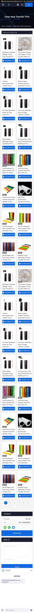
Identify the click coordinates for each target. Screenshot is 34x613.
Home (3, 26)
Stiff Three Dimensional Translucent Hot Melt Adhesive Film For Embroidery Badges (24, 202)
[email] (13, 527)
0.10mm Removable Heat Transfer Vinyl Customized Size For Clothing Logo (8, 86)
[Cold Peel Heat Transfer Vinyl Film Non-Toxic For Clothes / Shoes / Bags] (25, 160)
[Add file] (2, 610)
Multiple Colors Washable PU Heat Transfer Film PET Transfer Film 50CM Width (24, 260)
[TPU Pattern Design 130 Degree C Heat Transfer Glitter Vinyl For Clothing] (25, 44)
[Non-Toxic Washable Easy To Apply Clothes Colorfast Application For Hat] (25, 102)
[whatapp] (9, 527)
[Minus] (31, 570)
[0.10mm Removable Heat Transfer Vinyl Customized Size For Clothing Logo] (8, 73)
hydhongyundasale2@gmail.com (12, 1)
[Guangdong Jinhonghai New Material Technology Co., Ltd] (9, 5)
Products (9, 26)
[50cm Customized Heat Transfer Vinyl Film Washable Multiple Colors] (25, 218)
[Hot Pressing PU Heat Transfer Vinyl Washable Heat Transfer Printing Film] (8, 218)
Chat (28, 4)
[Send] (31, 610)
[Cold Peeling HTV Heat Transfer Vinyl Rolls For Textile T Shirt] (8, 160)
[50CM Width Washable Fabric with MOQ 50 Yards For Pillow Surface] (8, 131)
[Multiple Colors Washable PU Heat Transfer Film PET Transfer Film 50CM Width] (25, 247)
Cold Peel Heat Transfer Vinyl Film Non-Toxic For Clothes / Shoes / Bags (24, 173)
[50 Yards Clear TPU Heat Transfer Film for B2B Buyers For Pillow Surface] (25, 131)
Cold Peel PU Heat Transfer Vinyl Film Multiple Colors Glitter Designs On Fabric (8, 202)
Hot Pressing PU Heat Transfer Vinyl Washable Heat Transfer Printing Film (8, 231)
